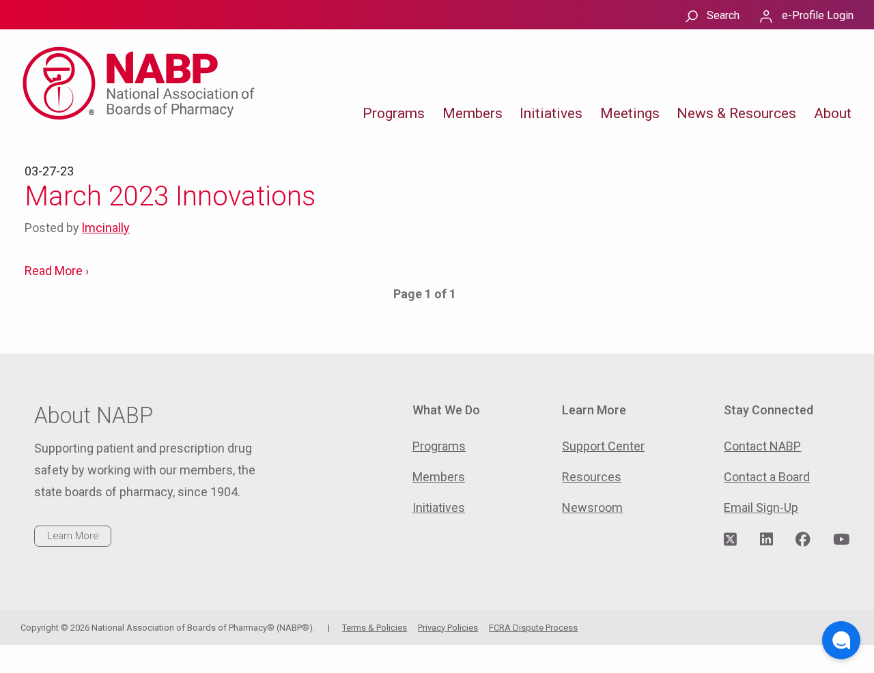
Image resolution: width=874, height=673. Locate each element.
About (832, 113)
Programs (394, 113)
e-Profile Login (818, 15)
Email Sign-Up (761, 507)
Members (472, 113)
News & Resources (736, 113)
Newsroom (592, 507)
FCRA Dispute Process (533, 627)
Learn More (72, 536)
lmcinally (106, 227)
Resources (591, 477)
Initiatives (551, 113)
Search (723, 15)
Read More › (57, 270)
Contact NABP (762, 446)
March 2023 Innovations (170, 196)
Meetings (630, 113)
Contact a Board (767, 477)
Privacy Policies (448, 627)
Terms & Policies (374, 627)
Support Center (603, 446)
